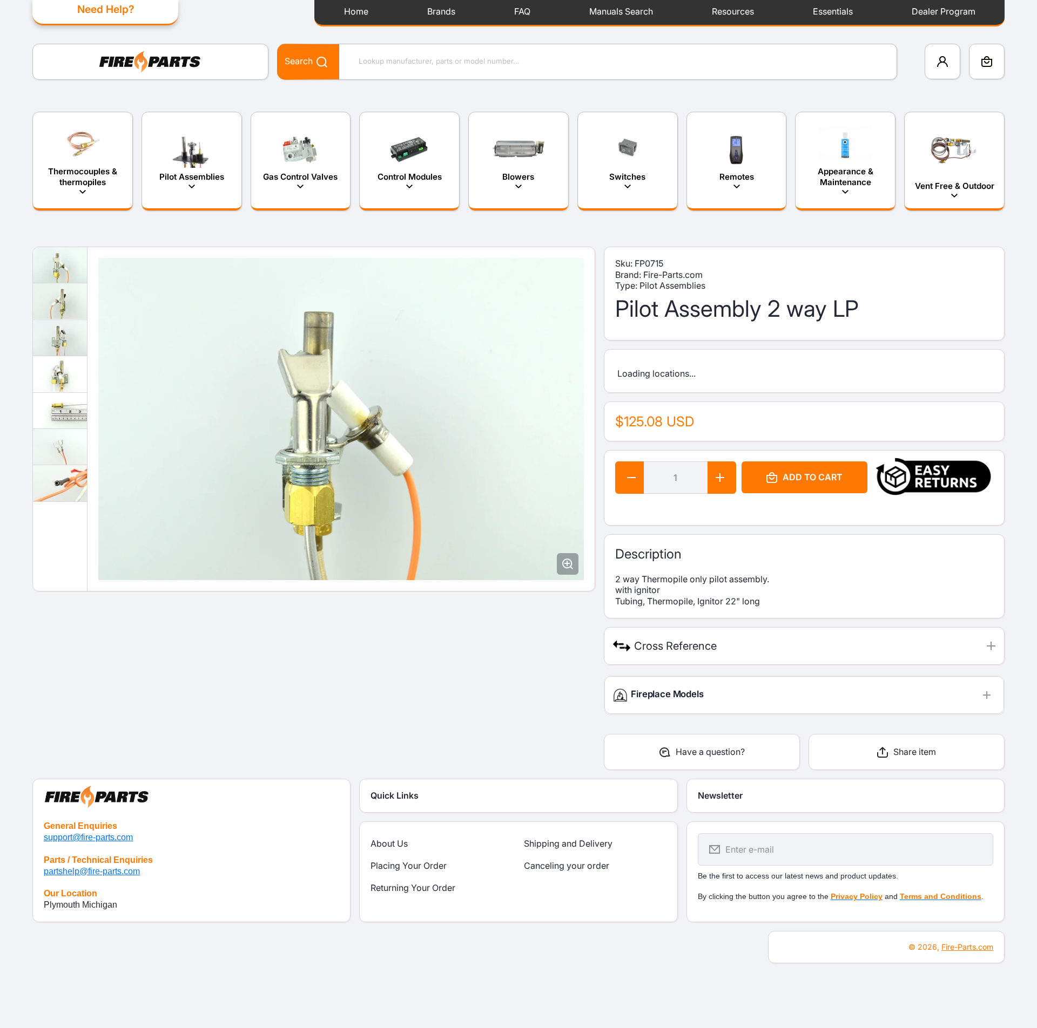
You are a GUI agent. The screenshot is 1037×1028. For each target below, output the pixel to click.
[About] (191, 794)
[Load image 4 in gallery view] (60, 374)
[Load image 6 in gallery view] (60, 447)
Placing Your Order (409, 865)
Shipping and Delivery (568, 843)
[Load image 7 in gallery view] (60, 483)
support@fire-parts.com (88, 837)
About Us (389, 843)
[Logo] (150, 62)
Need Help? (105, 9)
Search (299, 61)
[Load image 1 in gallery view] (60, 265)
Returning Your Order (413, 887)
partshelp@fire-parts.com (92, 871)
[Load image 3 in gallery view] (60, 338)
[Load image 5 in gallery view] (60, 410)
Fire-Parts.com (967, 946)
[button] (986, 61)
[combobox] (587, 62)
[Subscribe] (978, 849)
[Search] (316, 61)
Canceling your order (566, 865)
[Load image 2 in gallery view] (60, 301)
